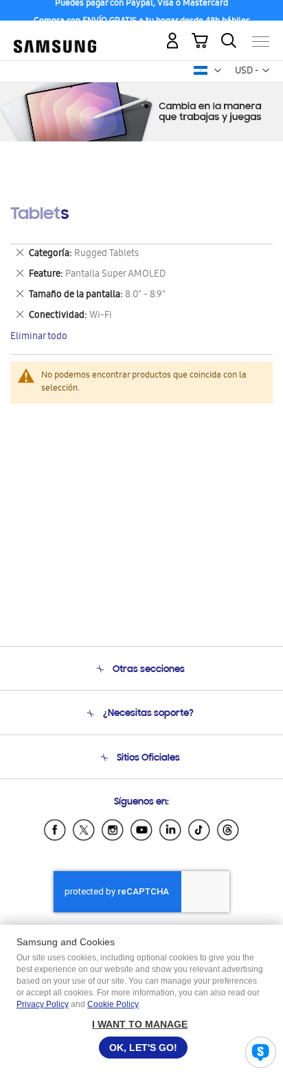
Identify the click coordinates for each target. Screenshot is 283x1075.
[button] (217, 70)
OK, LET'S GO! (143, 1047)
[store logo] (55, 36)
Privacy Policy (42, 1004)
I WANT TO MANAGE (140, 1024)
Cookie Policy (113, 1004)
